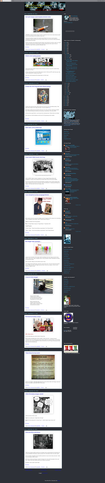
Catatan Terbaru (28, 470)
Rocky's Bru (67, 153)
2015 (66, 50)
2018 (66, 45)
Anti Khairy (66, 279)
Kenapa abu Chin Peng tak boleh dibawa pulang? (38, 86)
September (68, 59)
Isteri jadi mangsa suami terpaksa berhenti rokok (38, 16)
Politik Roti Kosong (67, 288)
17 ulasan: (43, 188)
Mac (67, 91)
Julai (67, 84)
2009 (66, 100)
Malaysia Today (66, 133)
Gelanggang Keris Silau (69, 219)
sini (49, 107)
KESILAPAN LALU (68, 159)
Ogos (67, 83)
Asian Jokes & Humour (68, 249)
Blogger (58, 480)
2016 (66, 48)
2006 (66, 105)
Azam (66, 222)
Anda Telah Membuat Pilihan (70, 173)
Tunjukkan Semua (78, 231)
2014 (66, 51)
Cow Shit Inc (66, 256)
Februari (67, 92)
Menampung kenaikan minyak (33, 316)
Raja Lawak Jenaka (67, 269)
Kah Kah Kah (66, 260)
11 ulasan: (43, 49)
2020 (66, 42)
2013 (66, 53)
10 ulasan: (44, 270)
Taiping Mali (67, 167)
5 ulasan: (42, 79)
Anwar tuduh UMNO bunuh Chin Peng (35, 157)
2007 (66, 103)
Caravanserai (67, 211)
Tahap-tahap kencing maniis (32, 353)
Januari (67, 94)
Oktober (67, 57)
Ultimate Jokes (66, 272)
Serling (66, 215)
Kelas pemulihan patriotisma (32, 432)
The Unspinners (68, 177)
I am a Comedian (67, 258)
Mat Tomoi (66, 284)
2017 (66, 47)
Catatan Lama (58, 470)
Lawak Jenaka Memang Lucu (69, 263)
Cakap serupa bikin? (68, 185)
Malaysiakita (66, 135)
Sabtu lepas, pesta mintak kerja (33, 127)
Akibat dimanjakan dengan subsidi (34, 394)
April (67, 89)
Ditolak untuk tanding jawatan (33, 56)
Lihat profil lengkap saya (68, 22)
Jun (67, 86)
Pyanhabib (67, 227)
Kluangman (67, 158)
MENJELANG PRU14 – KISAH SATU (71, 216)
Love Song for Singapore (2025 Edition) (71, 164)
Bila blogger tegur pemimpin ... (33, 241)
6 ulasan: (43, 346)
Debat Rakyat (66, 131)
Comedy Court (66, 254)
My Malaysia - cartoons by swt (69, 286)
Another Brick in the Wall (70, 145)
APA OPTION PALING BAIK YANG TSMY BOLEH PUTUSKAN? (74, 191)
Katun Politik (66, 282)
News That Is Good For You (69, 267)
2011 (66, 97)
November (68, 56)
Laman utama (43, 470)
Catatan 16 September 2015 (69, 228)
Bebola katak (66, 251)
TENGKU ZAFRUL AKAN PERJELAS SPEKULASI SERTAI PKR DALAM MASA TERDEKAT (72, 169)
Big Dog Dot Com (68, 184)
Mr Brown (67, 163)
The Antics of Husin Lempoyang (71, 197)
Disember (68, 54)
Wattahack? (66, 291)
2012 (66, 96)
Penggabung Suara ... (68, 138)
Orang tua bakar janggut (31, 277)
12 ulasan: (43, 310)
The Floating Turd (67, 290)
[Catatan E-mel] (47, 49)
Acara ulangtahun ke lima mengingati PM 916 (37, 194)
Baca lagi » (27, 77)
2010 (66, 99)
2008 (66, 102)
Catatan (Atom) (45, 473)
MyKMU (65, 136)
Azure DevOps (67, 174)
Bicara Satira (66, 281)
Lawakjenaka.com (67, 265)
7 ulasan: (43, 150)
